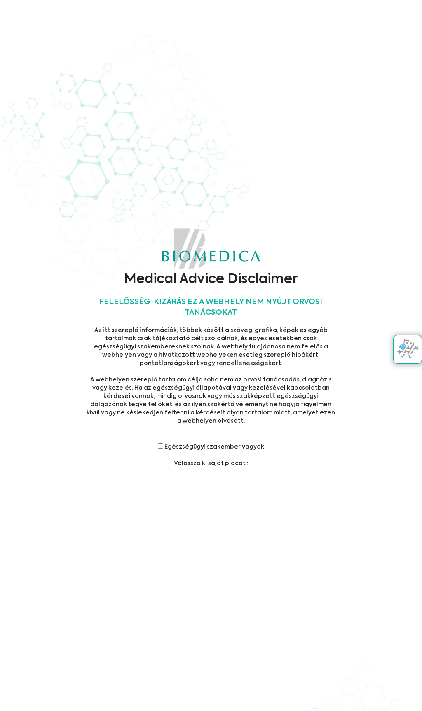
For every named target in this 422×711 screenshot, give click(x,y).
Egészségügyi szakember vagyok (213, 447)
